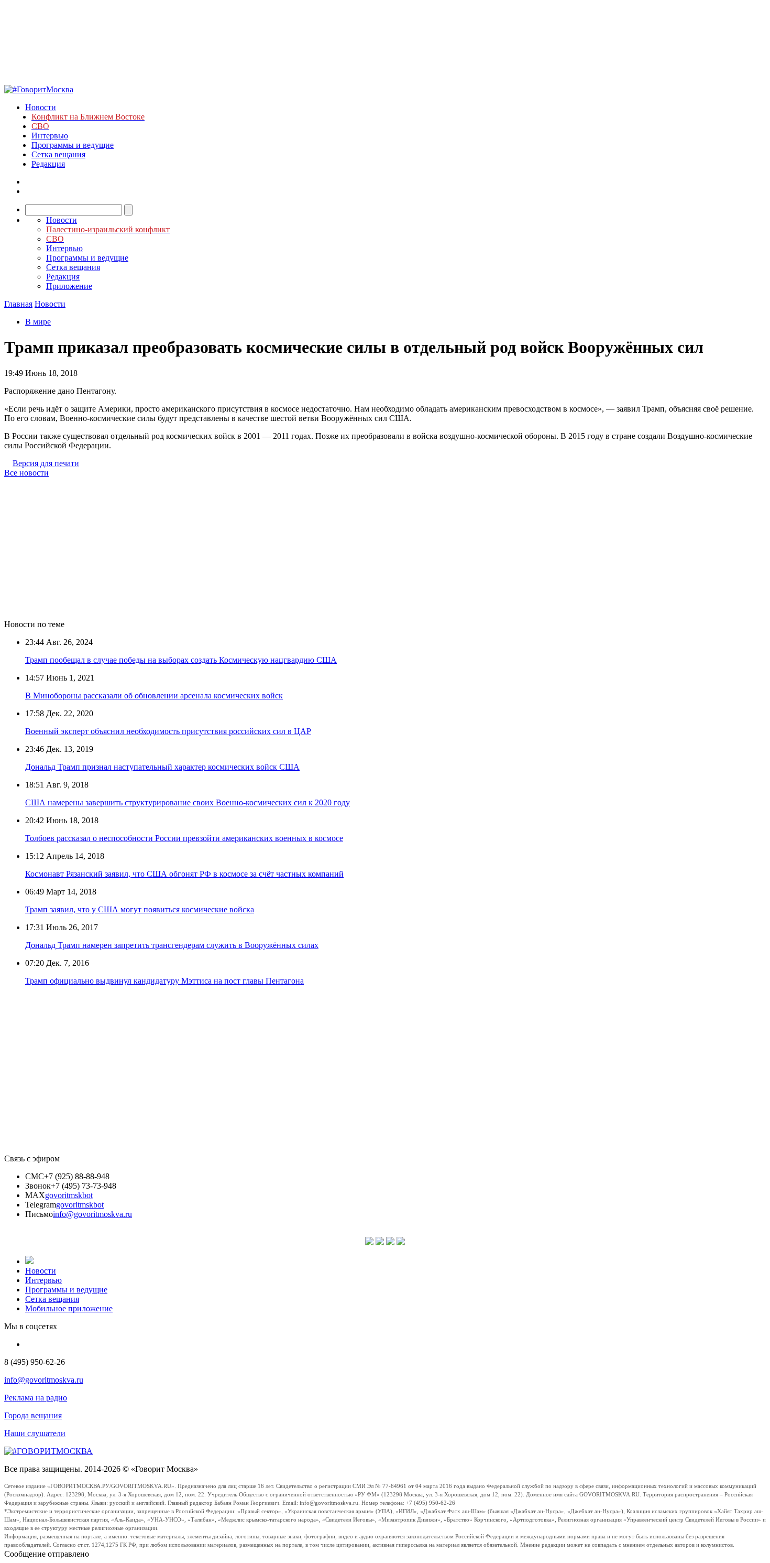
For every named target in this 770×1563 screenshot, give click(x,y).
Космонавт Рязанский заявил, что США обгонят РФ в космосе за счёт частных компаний (184, 873)
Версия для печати (46, 463)
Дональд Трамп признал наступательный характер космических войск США (162, 766)
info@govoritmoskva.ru (92, 1214)
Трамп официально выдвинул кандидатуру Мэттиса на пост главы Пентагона (164, 980)
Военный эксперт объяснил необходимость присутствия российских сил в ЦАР (168, 731)
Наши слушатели (34, 1433)
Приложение (69, 286)
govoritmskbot (69, 1195)
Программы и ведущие (72, 145)
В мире (38, 321)
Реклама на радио (35, 1397)
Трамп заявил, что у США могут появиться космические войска (139, 909)
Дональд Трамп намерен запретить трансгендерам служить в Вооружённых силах (171, 945)
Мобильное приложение (69, 1308)
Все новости (26, 472)
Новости (40, 107)
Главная (18, 303)
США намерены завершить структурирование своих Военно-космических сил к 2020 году (187, 802)
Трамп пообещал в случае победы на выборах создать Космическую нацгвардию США (181, 659)
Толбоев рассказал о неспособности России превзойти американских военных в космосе (184, 838)
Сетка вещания (58, 154)
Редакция (48, 163)
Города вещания (33, 1415)
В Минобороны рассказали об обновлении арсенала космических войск (154, 695)
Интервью (49, 135)
